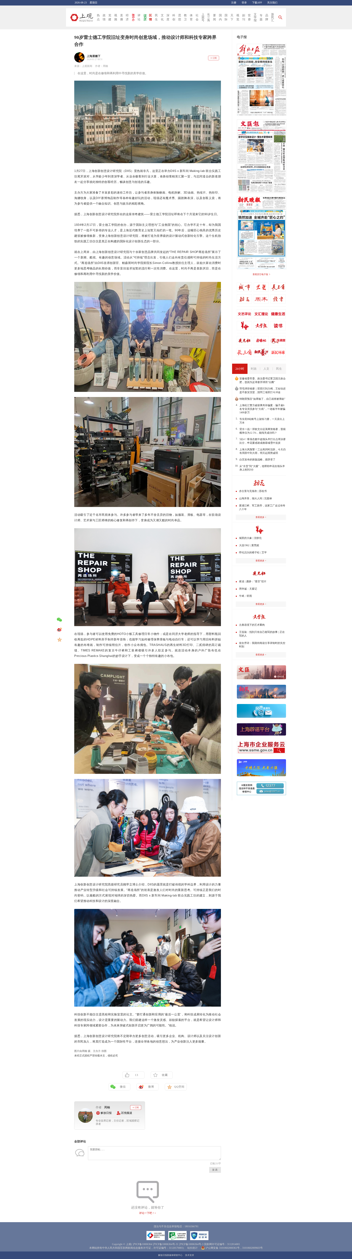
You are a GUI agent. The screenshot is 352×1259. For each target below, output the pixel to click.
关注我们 (272, 2)
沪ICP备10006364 (142, 1244)
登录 (244, 2)
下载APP (257, 2)
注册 (233, 2)
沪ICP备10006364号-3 (191, 1244)
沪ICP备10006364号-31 (165, 1244)
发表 (215, 1169)
